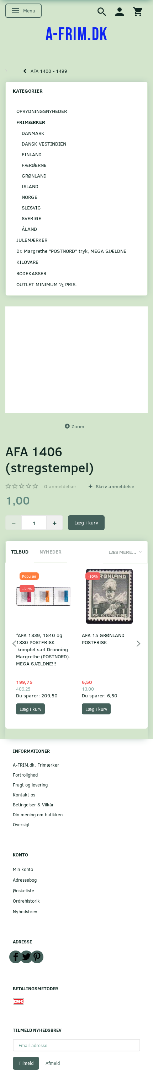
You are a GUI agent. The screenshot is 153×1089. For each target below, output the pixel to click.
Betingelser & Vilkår (33, 804)
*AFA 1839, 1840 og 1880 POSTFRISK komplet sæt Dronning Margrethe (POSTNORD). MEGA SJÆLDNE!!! (43, 649)
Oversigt (21, 824)
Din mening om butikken (38, 814)
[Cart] (138, 11)
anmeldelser (60, 486)
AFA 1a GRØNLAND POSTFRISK (103, 639)
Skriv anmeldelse (114, 486)
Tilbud (19, 551)
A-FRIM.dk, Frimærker (36, 765)
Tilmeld (26, 1063)
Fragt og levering (30, 785)
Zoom (78, 426)
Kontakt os (24, 794)
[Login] (119, 11)
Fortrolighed (25, 775)
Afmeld (53, 1063)
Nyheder (50, 551)
